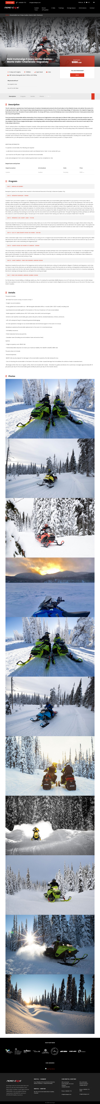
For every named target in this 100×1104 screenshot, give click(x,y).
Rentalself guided (45, 9)
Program (23, 96)
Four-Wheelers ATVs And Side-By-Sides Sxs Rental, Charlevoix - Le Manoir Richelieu (44, 1082)
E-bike (53, 8)
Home (7, 15)
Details (33, 96)
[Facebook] (84, 2)
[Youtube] (87, 2)
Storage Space (71, 8)
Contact (92, 8)
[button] (93, 96)
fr (94, 2)
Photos (42, 96)
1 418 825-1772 (22, 2)
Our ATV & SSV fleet (13, 88)
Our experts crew (12, 84)
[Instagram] (89, 2)
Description (12, 96)
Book (78, 75)
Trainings (61, 8)
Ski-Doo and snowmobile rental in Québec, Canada (44, 1092)
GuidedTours (36, 9)
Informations (82, 8)
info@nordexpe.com (35, 2)
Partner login (10, 2)
